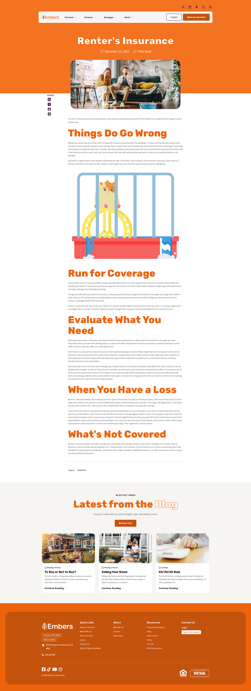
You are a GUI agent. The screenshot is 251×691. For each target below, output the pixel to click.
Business (88, 17)
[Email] (49, 114)
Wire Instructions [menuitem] (154, 648)
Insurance (82, 470)
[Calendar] (190, 7)
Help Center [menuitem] (152, 635)
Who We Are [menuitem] (118, 627)
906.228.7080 (50, 655)
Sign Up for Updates (191, 632)
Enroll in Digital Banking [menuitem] (90, 648)
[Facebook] (49, 109)
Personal (69, 17)
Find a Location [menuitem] (86, 635)
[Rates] (210, 7)
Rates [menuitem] (149, 640)
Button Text (125, 523)
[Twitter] (49, 104)
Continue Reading (54, 588)
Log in (174, 17)
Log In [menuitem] (82, 640)
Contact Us (188, 622)
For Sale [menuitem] (150, 644)
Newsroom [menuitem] (118, 635)
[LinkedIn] (49, 99)
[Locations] (203, 7)
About (127, 17)
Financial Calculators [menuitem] (156, 627)
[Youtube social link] (54, 669)
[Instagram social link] (60, 669)
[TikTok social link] (49, 669)
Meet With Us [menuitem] (86, 631)
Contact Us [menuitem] (85, 644)
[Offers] (197, 7)
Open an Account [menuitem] (87, 627)
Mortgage (108, 17)
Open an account (196, 17)
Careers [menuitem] (116, 631)
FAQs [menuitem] (149, 631)
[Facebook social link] (43, 669)
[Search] (183, 7)
